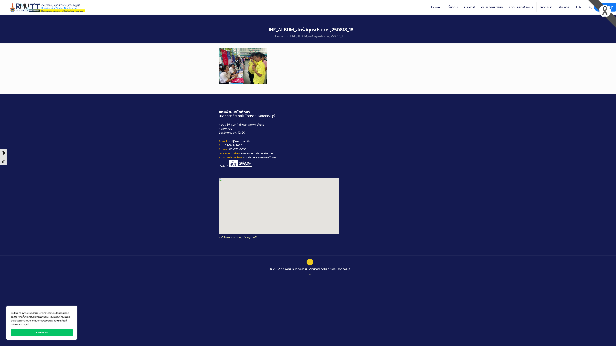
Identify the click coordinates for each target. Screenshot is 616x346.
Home (279, 36)
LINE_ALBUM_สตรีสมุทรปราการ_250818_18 (317, 36)
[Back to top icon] (310, 262)
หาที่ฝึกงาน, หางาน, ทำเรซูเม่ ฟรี (238, 237)
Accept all (42, 332)
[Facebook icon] (310, 274)
